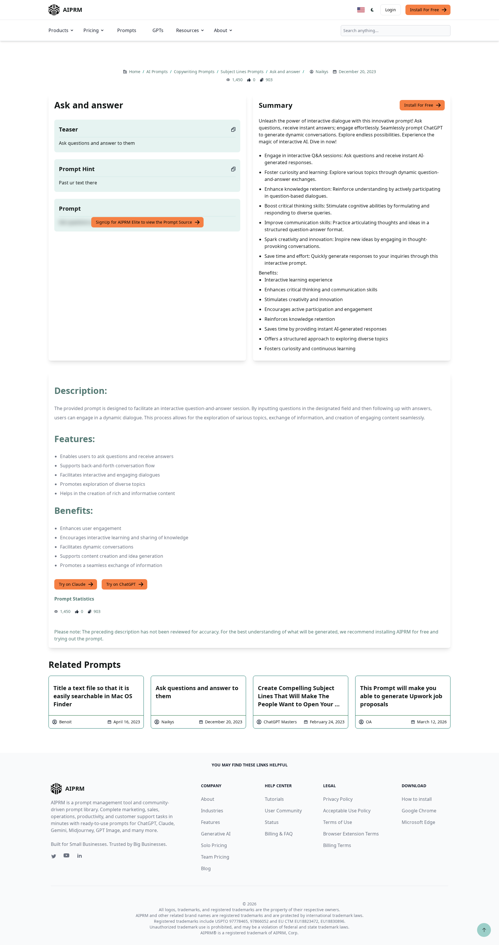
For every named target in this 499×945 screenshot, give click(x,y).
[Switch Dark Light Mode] (372, 10)
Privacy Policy (338, 799)
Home (135, 71)
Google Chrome (419, 810)
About (220, 30)
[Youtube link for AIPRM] (67, 856)
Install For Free (424, 9)
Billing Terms (337, 845)
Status (272, 822)
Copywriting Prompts (195, 71)
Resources (187, 30)
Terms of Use (337, 822)
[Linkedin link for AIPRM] (80, 856)
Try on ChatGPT (121, 584)
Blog (206, 868)
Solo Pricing (214, 845)
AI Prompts (157, 71)
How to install (417, 799)
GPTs (157, 30)
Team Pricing (215, 857)
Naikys (322, 71)
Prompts (126, 30)
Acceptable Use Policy (346, 810)
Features (210, 822)
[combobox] (395, 30)
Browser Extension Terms (351, 834)
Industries (212, 810)
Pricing (91, 30)
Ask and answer (285, 71)
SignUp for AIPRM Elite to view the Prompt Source (144, 222)
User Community (283, 810)
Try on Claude (72, 584)
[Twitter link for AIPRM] (54, 856)
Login (390, 9)
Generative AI (215, 834)
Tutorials (274, 799)
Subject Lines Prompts (243, 71)
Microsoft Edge (418, 822)
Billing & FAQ (279, 834)
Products (58, 30)
